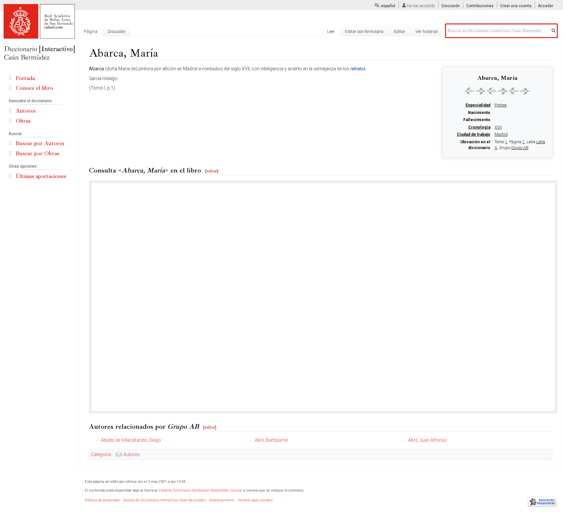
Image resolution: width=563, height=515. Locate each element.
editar (212, 171)
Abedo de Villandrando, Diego (131, 440)
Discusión (450, 6)
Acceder (545, 6)
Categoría (101, 454)
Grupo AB (519, 148)
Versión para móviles (255, 500)
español (388, 6)
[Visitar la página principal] (39, 32)
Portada (25, 78)
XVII (498, 127)
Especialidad (478, 105)
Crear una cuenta (515, 6)
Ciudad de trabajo (473, 134)
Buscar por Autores (40, 143)
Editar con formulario (364, 31)
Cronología (479, 127)
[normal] (497, 91)
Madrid (501, 134)
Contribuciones (480, 6)
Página (90, 31)
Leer (331, 31)
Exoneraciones (221, 500)
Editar (399, 31)
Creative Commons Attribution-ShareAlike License (200, 490)
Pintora (501, 105)
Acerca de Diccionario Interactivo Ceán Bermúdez (164, 500)
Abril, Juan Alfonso (427, 440)
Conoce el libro (34, 88)
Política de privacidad (102, 500)
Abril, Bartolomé (271, 440)
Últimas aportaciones (41, 176)
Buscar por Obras (37, 153)
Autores (131, 454)
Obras (23, 121)
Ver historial (426, 31)
